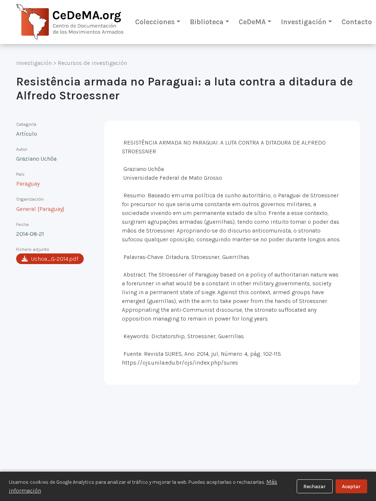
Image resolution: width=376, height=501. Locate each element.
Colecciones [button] (155, 22)
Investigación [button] (303, 22)
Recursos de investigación (92, 62)
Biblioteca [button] (207, 22)
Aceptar (351, 486)
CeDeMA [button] (252, 22)
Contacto (356, 22)
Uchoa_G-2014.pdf (54, 258)
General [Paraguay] (40, 208)
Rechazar (314, 486)
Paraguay (28, 183)
